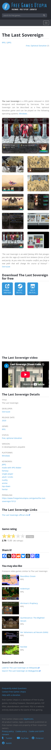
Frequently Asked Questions (14, 688)
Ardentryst (25, 588)
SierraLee (6, 266)
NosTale (23, 647)
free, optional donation (36, 45)
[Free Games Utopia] (25, 6)
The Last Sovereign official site (15, 515)
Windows (23, 113)
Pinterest (40, 738)
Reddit (9, 743)
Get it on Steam (20, 291)
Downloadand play (8, 291)
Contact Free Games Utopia (14, 691)
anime (4, 483)
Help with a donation (11, 695)
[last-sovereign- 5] (13, 202)
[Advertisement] (25, 72)
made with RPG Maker (11, 467)
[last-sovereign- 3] (13, 183)
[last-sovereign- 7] (13, 221)
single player (7, 474)
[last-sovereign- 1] (13, 164)
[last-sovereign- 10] (38, 240)
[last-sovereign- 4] (38, 183)
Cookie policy (21, 731)
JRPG (9, 42)
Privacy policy (8, 731)
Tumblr (9, 738)
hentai (5, 489)
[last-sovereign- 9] (13, 240)
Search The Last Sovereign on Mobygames (20, 671)
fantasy (5, 470)
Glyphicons (28, 719)
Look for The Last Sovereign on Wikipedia (20, 668)
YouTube (25, 738)
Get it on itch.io (33, 291)
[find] (44, 15)
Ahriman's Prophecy (29, 603)
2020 (4, 420)
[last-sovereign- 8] (38, 221)
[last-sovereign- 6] (38, 202)
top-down (6, 486)
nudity (5, 480)
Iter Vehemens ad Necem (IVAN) (34, 632)
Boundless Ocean (28, 576)
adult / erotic (7, 477)
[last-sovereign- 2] (38, 164)
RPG (3, 42)
